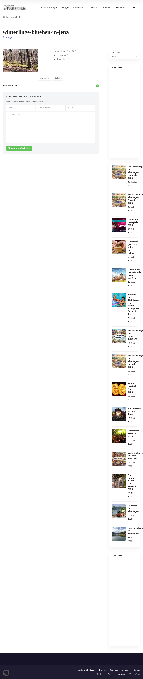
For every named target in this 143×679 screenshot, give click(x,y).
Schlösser (78, 7)
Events (106, 7)
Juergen (9, 37)
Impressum (120, 674)
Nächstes (58, 78)
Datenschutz (134, 674)
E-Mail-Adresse (45, 108)
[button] (6, 673)
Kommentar (14, 114)
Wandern (120, 7)
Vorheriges (44, 78)
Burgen (65, 7)
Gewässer (92, 7)
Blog (110, 674)
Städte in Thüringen (47, 7)
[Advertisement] (124, 113)
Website (71, 108)
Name (11, 108)
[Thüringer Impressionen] (15, 7)
